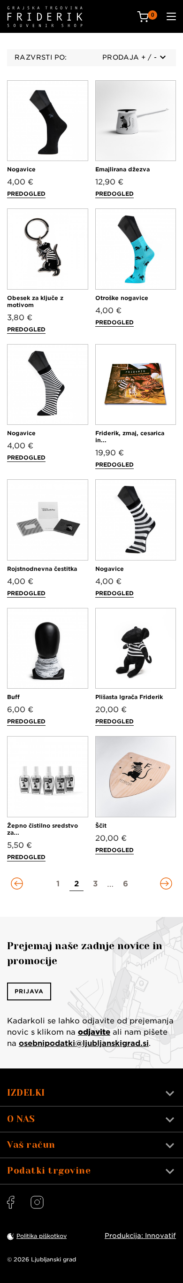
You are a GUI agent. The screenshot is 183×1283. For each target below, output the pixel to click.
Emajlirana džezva (122, 169)
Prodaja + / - (129, 57)
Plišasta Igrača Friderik (129, 696)
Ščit (101, 825)
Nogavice (21, 169)
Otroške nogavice (121, 297)
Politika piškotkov (41, 1235)
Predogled (26, 193)
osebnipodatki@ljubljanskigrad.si (84, 1043)
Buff (13, 696)
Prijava (29, 991)
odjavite (94, 1032)
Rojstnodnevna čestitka (42, 568)
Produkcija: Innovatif (140, 1235)
